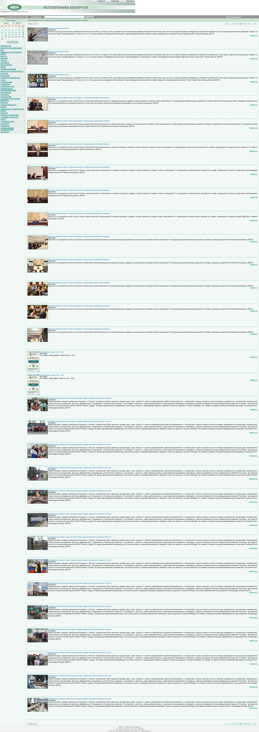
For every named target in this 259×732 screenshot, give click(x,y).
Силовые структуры (9, 117)
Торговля (5, 124)
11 (5, 32)
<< (226, 24)
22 (19, 34)
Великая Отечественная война (11, 53)
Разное (4, 107)
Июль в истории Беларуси (12, 71)
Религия (4, 113)
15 (19, 32)
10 (2, 32)
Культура (4, 73)
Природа (4, 103)
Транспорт (5, 126)
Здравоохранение (8, 69)
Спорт (3, 119)
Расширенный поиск (233, 17)
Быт (2, 50)
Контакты (130, 1)
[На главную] (14, 10)
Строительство (7, 121)
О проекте (101, 1)
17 (2, 34)
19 (9, 34)
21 (16, 34)
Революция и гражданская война (12, 110)
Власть (4, 56)
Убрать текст (33, 24)
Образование (6, 82)
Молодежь (5, 76)
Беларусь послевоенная (11, 48)
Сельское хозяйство (10, 115)
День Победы (6, 65)
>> (255, 24)
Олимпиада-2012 (7, 86)
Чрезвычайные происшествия (7, 129)
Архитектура (6, 46)
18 (6, 34)
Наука (3, 80)
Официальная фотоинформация (8, 89)
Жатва (3, 67)
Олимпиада (6, 84)
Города (4, 60)
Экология (5, 132)
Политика (5, 94)
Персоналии (6, 92)
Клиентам (115, 1)
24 (2, 37)
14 (16, 32)
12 (9, 32)
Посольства (6, 97)
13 (12, 32)
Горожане (5, 63)
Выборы (4, 58)
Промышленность (8, 105)
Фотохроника (36, 17)
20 (12, 34)
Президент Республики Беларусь (10, 99)
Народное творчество (10, 78)
